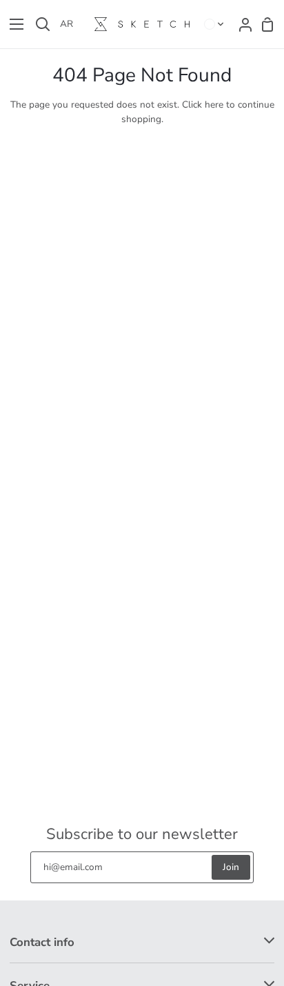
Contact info (42, 942)
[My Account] (241, 24)
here (214, 104)
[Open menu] (12, 24)
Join (231, 867)
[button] (214, 24)
